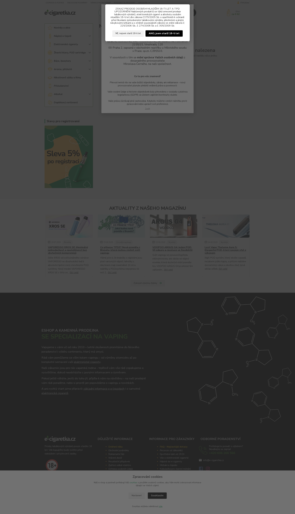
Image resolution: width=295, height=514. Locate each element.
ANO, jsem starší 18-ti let (164, 33)
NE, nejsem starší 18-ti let (128, 33)
